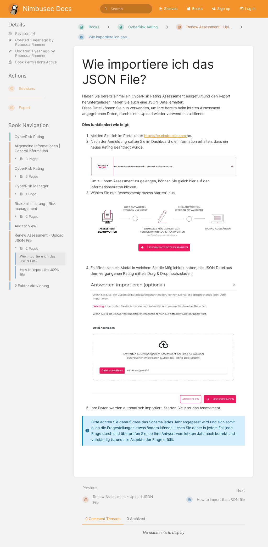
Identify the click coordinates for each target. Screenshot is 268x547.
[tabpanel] (163, 532)
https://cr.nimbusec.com (165, 135)
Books (197, 8)
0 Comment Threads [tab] (102, 518)
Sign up (223, 8)
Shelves (170, 8)
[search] (126, 9)
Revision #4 (25, 33)
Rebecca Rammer (30, 44)
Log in (250, 8)
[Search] (106, 9)
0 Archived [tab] (136, 518)
